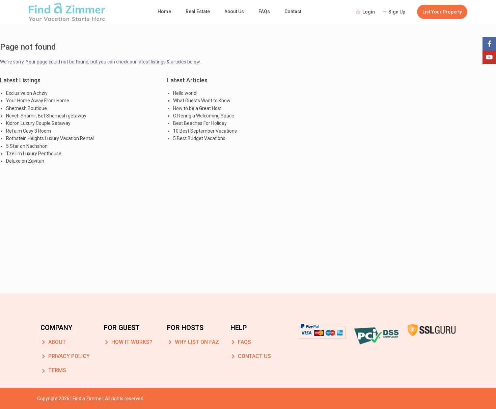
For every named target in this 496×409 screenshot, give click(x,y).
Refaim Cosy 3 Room (28, 131)
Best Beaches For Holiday (200, 123)
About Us (234, 11)
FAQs (264, 11)
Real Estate (198, 11)
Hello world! (185, 93)
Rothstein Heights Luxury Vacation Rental (50, 138)
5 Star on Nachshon (27, 146)
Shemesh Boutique (26, 108)
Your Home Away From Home (37, 100)
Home (164, 11)
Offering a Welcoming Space (203, 115)
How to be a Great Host (197, 108)
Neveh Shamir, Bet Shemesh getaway (46, 115)
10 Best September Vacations (205, 131)
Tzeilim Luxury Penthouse (33, 153)
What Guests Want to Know (201, 100)
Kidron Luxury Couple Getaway (38, 123)
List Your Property (442, 12)
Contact (292, 11)
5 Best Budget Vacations (199, 138)
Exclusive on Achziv (27, 93)
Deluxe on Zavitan (25, 161)
